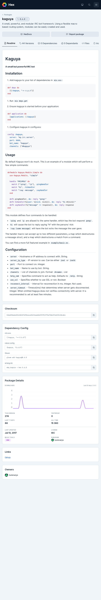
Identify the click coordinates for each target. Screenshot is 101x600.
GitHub (8, 457)
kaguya (7, 19)
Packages (8, 15)
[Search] (89, 5)
